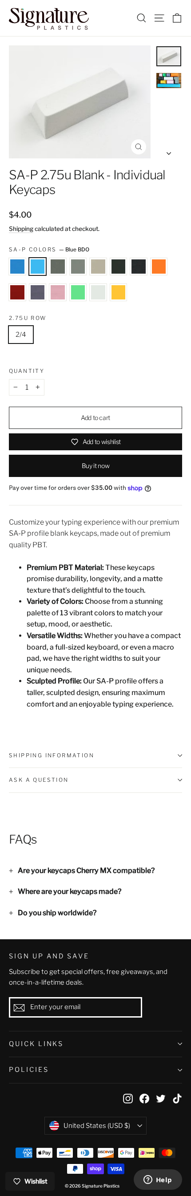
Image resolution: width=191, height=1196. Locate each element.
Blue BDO (37, 266)
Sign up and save (49, 956)
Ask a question (39, 779)
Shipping (21, 228)
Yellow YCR (118, 292)
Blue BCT (17, 266)
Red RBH (17, 292)
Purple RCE (37, 292)
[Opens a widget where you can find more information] (157, 1180)
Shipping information (51, 755)
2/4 (21, 335)
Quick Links (36, 1044)
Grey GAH (57, 266)
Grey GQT (118, 266)
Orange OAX (159, 266)
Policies (29, 1070)
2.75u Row (28, 318)
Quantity (26, 371)
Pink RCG (57, 292)
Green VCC (78, 292)
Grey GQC (98, 266)
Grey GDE (78, 266)
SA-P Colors (49, 249)
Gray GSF (138, 266)
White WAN (98, 292)
